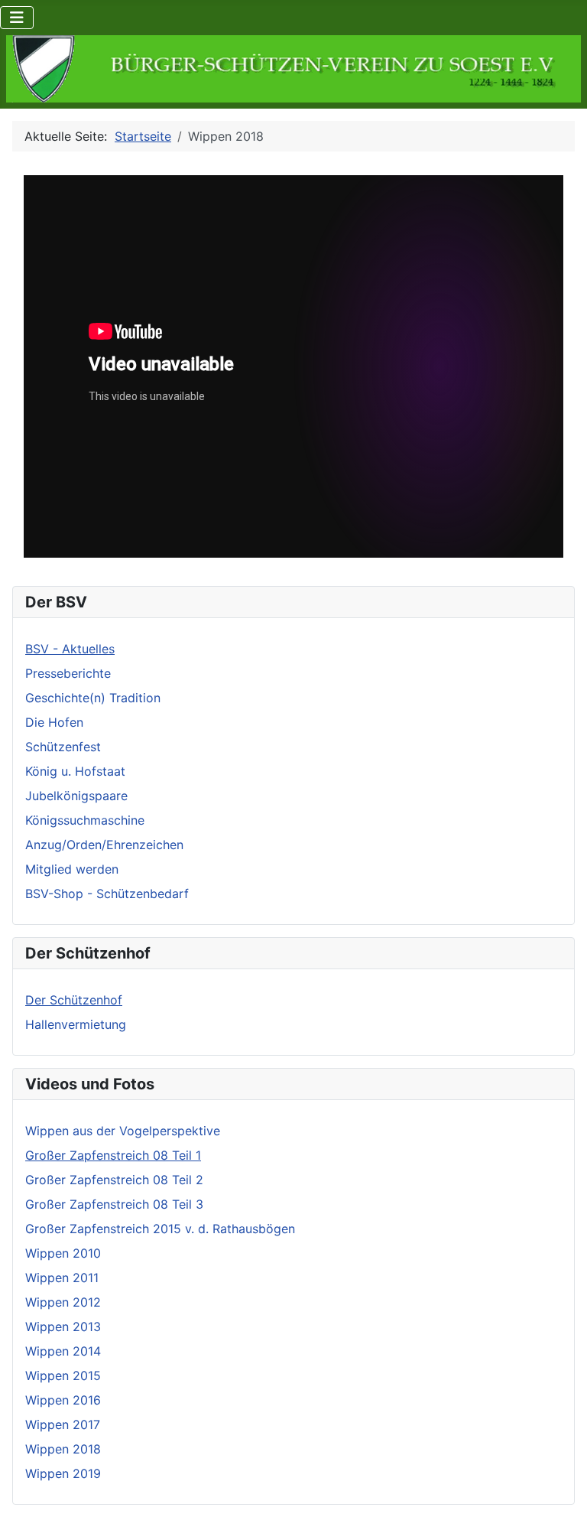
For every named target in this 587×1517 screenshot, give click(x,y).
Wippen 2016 (63, 1400)
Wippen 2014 (63, 1351)
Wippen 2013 (63, 1326)
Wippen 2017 (62, 1424)
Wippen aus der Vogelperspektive (122, 1130)
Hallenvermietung (75, 1024)
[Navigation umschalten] (17, 17)
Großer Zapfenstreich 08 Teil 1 (113, 1155)
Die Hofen (54, 722)
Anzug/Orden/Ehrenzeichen (104, 844)
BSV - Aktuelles (70, 648)
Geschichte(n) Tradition (93, 697)
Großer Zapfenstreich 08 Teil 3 (114, 1204)
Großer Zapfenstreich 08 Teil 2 (114, 1179)
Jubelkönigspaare (76, 795)
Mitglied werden (71, 869)
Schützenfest (63, 746)
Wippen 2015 (63, 1375)
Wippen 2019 (63, 1473)
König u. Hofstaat (75, 771)
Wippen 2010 (63, 1253)
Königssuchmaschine (84, 820)
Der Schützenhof (73, 1000)
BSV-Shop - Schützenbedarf (107, 893)
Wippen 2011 (62, 1277)
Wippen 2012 (63, 1302)
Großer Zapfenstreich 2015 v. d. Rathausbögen (160, 1228)
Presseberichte (68, 673)
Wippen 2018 (63, 1449)
